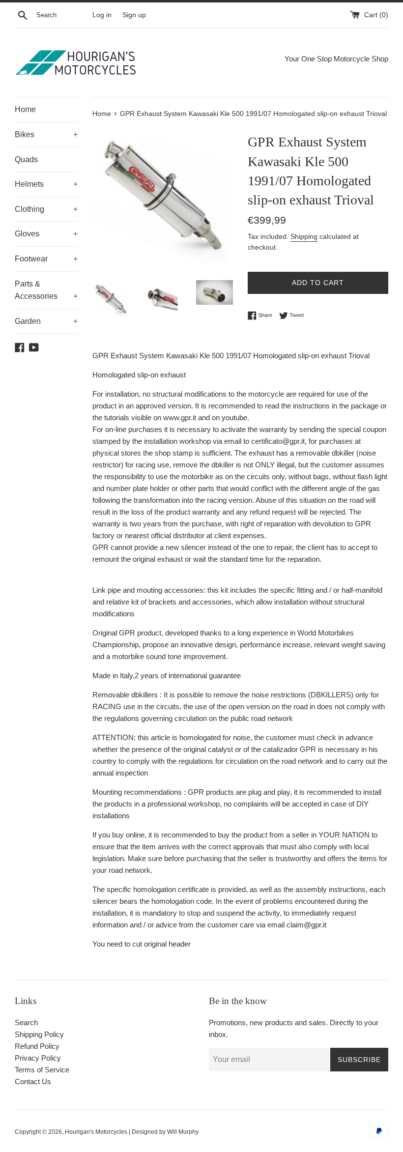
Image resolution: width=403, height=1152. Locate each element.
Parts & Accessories (46, 290)
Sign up (134, 15)
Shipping (303, 236)
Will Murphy (183, 1131)
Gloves (46, 234)
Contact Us (33, 1081)
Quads (26, 159)
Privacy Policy (38, 1058)
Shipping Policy (39, 1034)
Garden (46, 321)
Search (26, 1022)
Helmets (46, 184)
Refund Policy (37, 1046)
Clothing (46, 209)
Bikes (46, 134)
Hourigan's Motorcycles (96, 1131)
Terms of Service (42, 1070)
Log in (102, 15)
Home (25, 109)
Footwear (46, 259)
